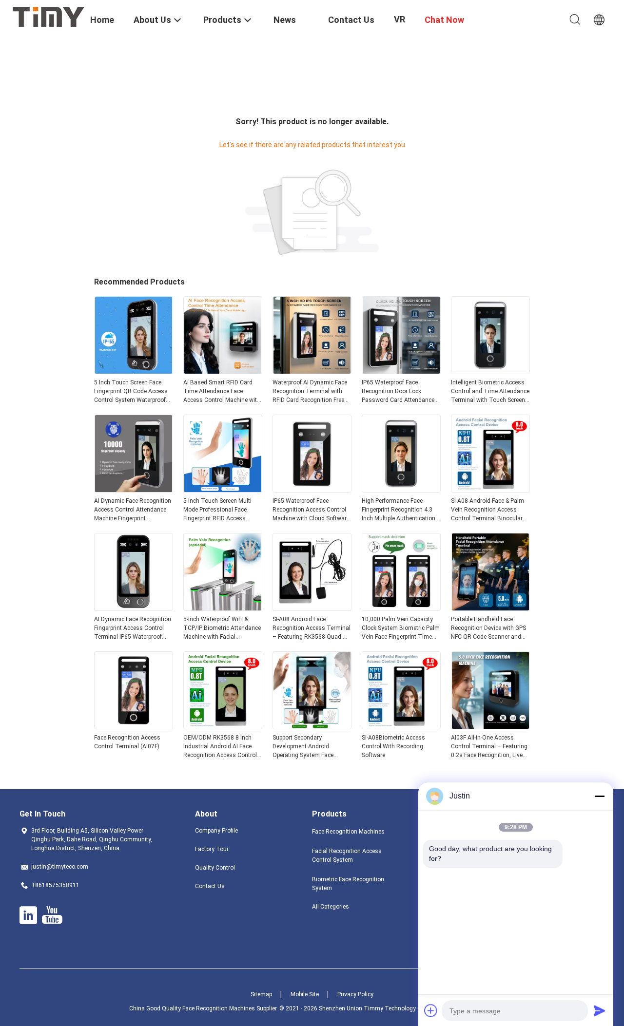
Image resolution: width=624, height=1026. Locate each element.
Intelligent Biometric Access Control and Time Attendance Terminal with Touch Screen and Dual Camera (490, 391)
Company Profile (216, 830)
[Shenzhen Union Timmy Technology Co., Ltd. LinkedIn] (28, 915)
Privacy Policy (355, 994)
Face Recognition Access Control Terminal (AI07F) (127, 742)
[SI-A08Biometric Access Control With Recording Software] (401, 726)
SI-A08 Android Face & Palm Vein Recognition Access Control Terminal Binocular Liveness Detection (487, 510)
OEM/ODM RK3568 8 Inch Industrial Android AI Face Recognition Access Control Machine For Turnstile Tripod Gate (221, 747)
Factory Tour (212, 849)
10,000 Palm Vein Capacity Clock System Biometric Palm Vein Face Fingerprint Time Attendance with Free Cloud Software (401, 628)
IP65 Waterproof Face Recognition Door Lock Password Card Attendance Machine (398, 391)
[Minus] (599, 796)
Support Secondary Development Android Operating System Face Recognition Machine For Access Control (305, 747)
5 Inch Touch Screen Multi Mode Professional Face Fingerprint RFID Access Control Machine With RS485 (221, 510)
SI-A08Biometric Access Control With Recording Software (393, 746)
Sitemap (261, 994)
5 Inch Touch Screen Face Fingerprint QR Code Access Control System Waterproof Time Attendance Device (131, 391)
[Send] (599, 1010)
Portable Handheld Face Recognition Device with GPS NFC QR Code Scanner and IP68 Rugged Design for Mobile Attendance (488, 628)
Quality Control (215, 867)
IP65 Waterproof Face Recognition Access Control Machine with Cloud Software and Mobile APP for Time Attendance (311, 510)
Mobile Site (305, 994)
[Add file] (431, 1010)
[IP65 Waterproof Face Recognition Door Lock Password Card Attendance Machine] (401, 371)
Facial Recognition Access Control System (347, 855)
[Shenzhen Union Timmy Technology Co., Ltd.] (48, 16)
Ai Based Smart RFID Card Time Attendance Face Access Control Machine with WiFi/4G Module (221, 391)
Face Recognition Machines (348, 831)
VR (399, 19)
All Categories (330, 906)
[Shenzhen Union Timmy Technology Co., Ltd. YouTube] (52, 915)
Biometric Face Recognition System (348, 884)
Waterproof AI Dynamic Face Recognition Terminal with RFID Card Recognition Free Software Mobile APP (310, 391)
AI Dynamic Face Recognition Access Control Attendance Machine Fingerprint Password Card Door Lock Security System (132, 510)
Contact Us (210, 886)
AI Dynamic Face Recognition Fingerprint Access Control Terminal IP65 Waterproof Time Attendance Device (132, 628)
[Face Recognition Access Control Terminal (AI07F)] (134, 726)
